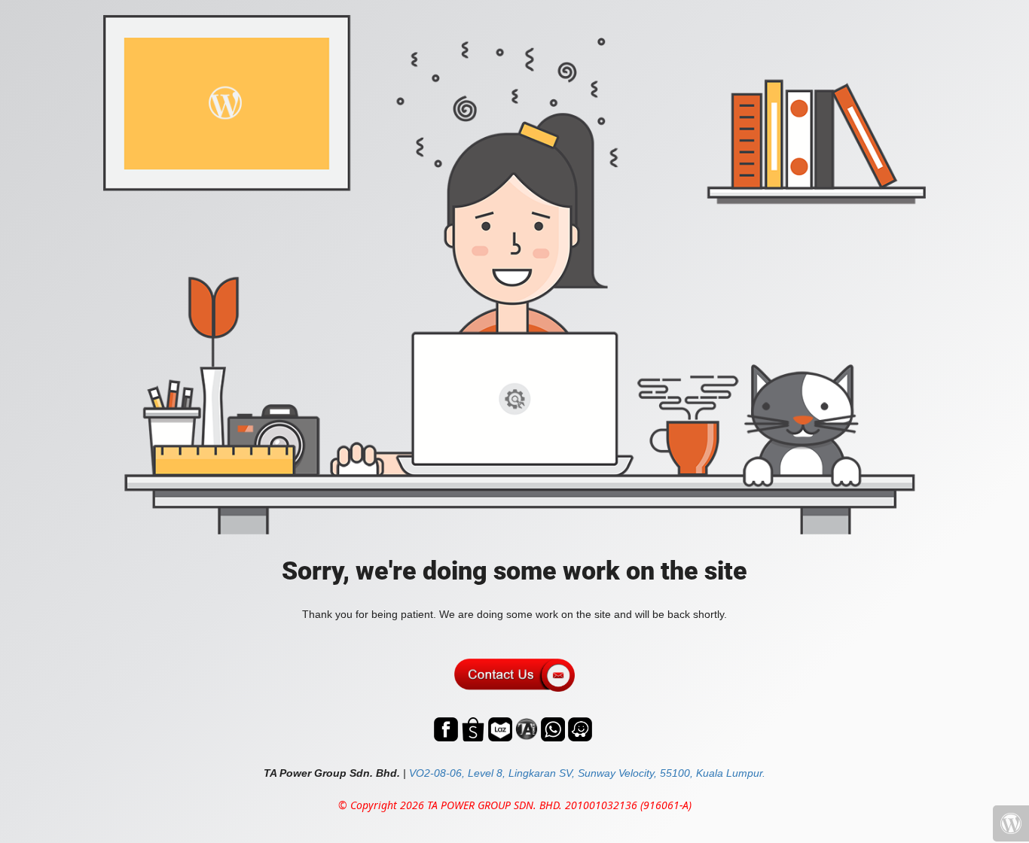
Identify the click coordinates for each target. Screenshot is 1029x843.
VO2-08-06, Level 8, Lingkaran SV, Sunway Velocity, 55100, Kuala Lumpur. (587, 773)
